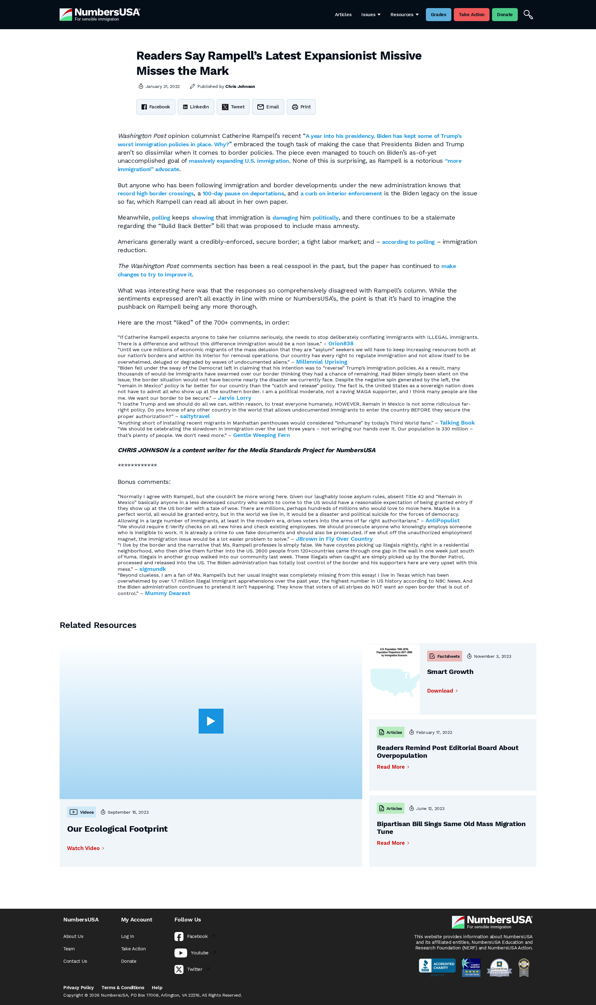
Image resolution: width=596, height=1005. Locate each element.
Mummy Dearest (167, 593)
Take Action (133, 949)
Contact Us (75, 961)
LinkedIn (199, 107)
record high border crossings (156, 193)
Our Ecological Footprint (117, 829)
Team (69, 949)
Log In (127, 936)
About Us (73, 936)
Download (440, 691)
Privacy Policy (78, 987)
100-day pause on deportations (243, 193)
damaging (285, 217)
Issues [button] (368, 14)
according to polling (408, 242)
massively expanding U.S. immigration (239, 160)
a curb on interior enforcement (341, 193)
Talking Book (457, 422)
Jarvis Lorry (234, 397)
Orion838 (341, 343)
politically (326, 217)
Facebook (159, 107)
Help (157, 987)
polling (161, 217)
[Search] (528, 14)
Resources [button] (402, 14)
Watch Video (83, 848)
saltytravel (195, 416)
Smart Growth (450, 671)
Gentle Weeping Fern (261, 435)
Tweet (238, 107)
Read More (391, 767)
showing (203, 217)
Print (305, 107)
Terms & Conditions (123, 987)
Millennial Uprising (321, 361)
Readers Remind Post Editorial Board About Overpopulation (447, 751)
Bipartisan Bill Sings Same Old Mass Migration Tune (451, 827)
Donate (129, 961)
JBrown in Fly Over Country (334, 538)
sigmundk (152, 569)
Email (272, 107)
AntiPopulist (443, 520)
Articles (343, 14)
